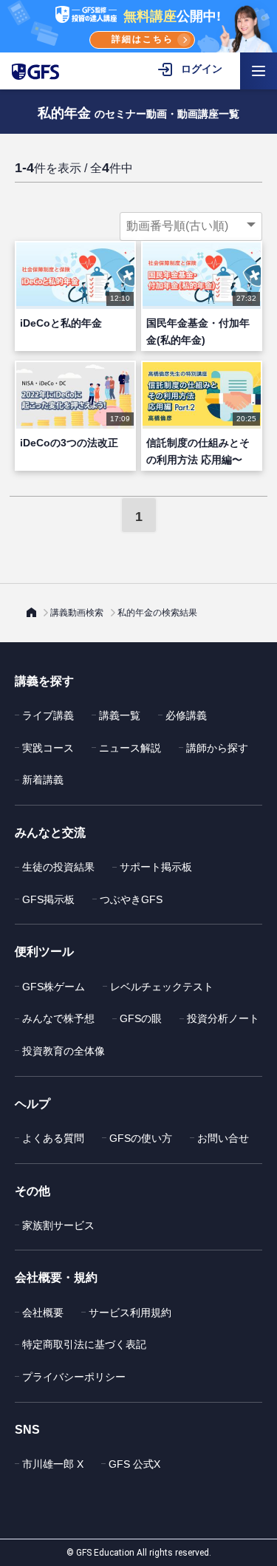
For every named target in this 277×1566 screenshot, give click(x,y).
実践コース (48, 748)
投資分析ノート (223, 1018)
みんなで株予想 (58, 1018)
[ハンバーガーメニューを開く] (258, 70)
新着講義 (43, 780)
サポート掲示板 (156, 867)
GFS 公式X (134, 1464)
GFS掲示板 (48, 899)
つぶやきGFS (131, 899)
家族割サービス (58, 1225)
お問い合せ (223, 1138)
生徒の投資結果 (58, 867)
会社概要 (43, 1312)
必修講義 (186, 715)
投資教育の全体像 (63, 1051)
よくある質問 (53, 1138)
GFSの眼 (141, 1018)
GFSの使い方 (140, 1138)
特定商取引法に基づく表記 (84, 1344)
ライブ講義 (48, 715)
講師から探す (217, 748)
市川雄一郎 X (52, 1464)
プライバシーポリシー (74, 1377)
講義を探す (44, 681)
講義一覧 (119, 715)
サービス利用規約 (130, 1312)
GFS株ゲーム (53, 987)
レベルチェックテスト (161, 987)
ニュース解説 (130, 748)
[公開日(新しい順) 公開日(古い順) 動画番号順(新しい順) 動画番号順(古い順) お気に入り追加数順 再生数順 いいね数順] (191, 226)
